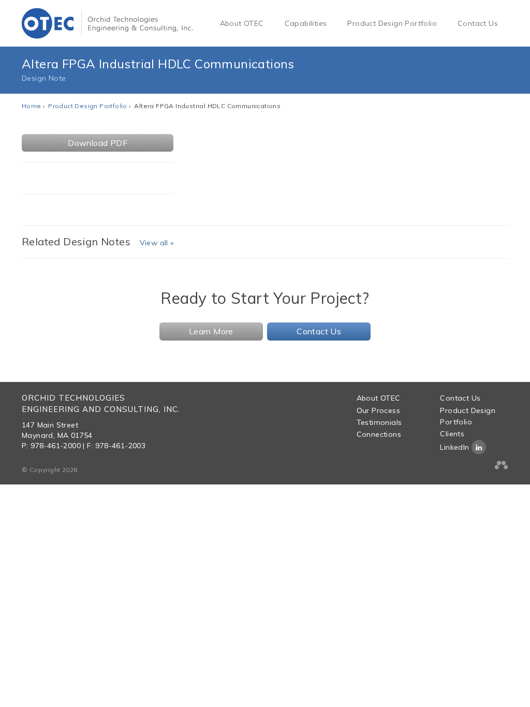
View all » (157, 242)
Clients (452, 433)
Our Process (378, 410)
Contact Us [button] (319, 331)
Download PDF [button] (97, 143)
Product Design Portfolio (392, 23)
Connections (379, 434)
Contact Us (478, 23)
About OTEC (242, 23)
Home (31, 106)
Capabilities (306, 23)
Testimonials (379, 422)
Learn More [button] (211, 331)
